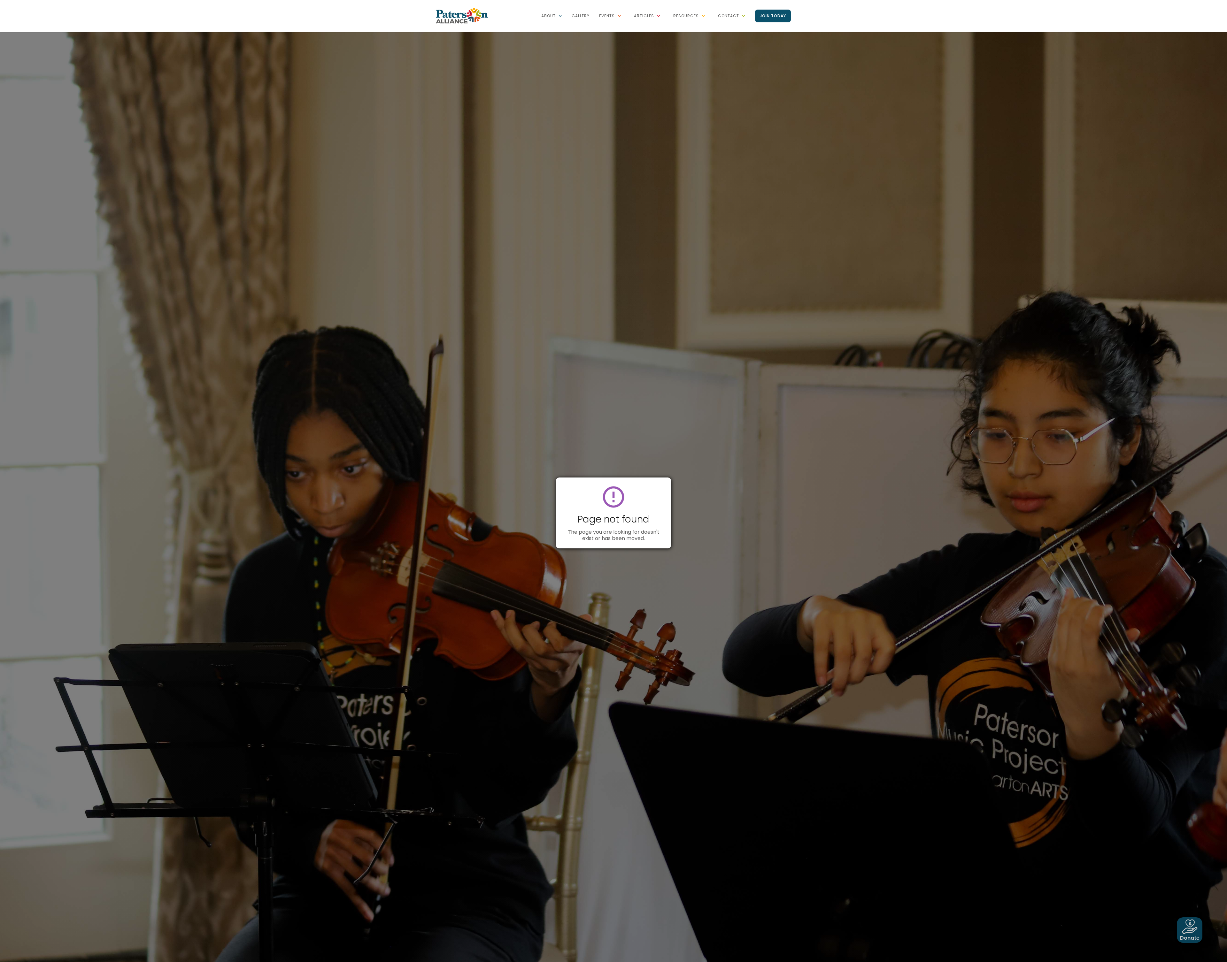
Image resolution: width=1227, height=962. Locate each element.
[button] (551, 16)
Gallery (581, 16)
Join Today (773, 16)
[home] (461, 15)
